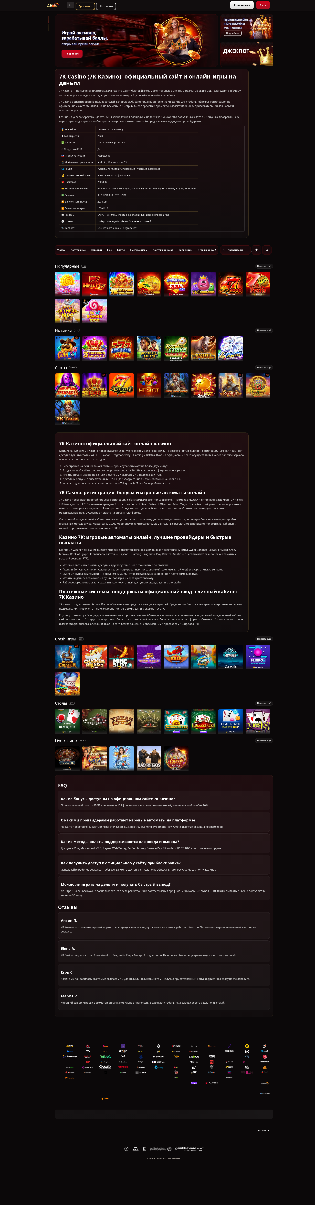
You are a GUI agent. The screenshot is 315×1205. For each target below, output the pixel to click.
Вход (263, 5)
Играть (67, 294)
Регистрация (242, 5)
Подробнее (72, 53)
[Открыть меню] (70, 5)
